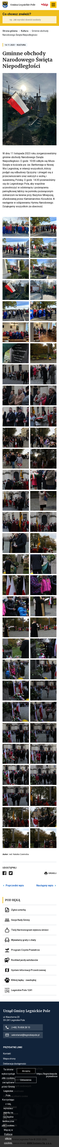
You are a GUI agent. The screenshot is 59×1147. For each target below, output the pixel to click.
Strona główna (10, 31)
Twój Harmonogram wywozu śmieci (29, 930)
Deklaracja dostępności (14, 1064)
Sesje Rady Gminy (20, 920)
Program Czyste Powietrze (25, 950)
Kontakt (7, 1053)
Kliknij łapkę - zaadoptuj (23, 980)
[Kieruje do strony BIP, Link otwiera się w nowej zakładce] (45, 5)
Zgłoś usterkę (18, 910)
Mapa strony (9, 1059)
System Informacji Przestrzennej (28, 970)
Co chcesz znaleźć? (17, 14)
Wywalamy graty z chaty (23, 940)
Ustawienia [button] (25, 1080)
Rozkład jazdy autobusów (24, 960)
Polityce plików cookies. (8, 1138)
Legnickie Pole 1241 (21, 990)
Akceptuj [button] (26, 1071)
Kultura (24, 31)
